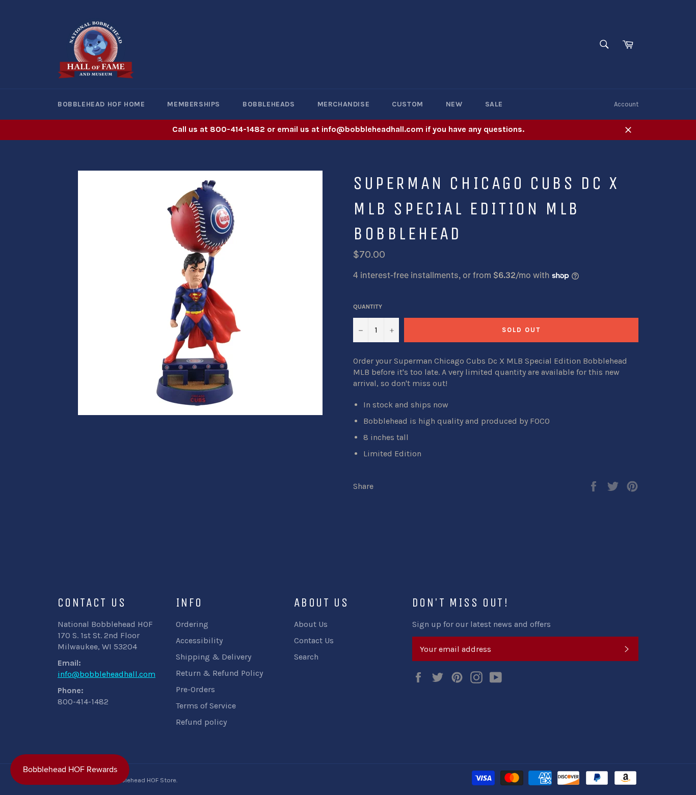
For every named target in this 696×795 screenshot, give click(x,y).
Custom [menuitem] (407, 104)
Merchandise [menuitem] (343, 104)
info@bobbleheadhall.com (106, 674)
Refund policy (201, 722)
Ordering (192, 624)
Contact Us (314, 640)
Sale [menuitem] (494, 104)
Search (306, 657)
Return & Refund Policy (219, 673)
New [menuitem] (454, 104)
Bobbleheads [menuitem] (269, 104)
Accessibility (199, 640)
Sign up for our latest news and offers (481, 624)
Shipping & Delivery (213, 657)
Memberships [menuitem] (193, 104)
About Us (311, 624)
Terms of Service (206, 705)
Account (626, 104)
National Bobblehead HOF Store (129, 780)
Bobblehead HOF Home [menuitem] (101, 104)
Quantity (367, 306)
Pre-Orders (195, 689)
